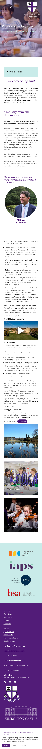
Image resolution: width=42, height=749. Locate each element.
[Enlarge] (34, 189)
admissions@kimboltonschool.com (16, 677)
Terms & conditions (11, 638)
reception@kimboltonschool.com (16, 665)
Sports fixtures (9, 632)
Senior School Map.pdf (10, 421)
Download (22, 421)
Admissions (8, 617)
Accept (6, 745)
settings (21, 741)
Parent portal (8, 635)
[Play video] (21, 330)
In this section (15, 71)
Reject (15, 745)
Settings (24, 745)
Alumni (6, 620)
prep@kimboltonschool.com (14, 651)
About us (7, 611)
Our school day (9, 406)
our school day (14, 399)
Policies (6, 628)
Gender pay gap (9, 641)
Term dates (8, 614)
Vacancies (7, 624)
